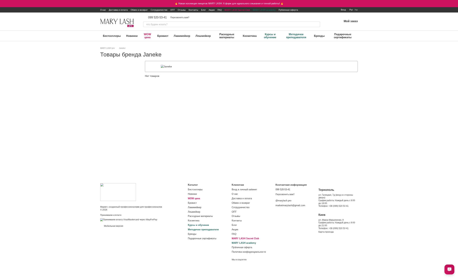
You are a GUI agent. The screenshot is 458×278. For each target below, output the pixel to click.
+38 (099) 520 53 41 (339, 206)
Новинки (132, 35)
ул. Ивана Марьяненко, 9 (331, 220)
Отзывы (182, 10)
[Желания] (330, 21)
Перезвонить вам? (179, 17)
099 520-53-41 (157, 17)
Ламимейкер (182, 35)
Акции (212, 10)
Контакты (193, 10)
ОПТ (172, 10)
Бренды (319, 35)
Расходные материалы (226, 36)
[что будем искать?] (317, 24)
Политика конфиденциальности (249, 251)
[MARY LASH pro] (118, 192)
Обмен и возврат (139, 10)
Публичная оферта (288, 10)
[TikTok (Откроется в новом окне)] (317, 9)
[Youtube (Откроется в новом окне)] (326, 9)
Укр (356, 10)
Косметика (250, 35)
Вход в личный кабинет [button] (244, 189)
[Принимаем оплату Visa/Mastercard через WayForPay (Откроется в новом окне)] (128, 220)
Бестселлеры (112, 35)
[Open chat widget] (449, 269)
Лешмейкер (203, 35)
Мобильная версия (113, 226)
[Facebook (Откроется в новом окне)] (322, 9)
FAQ (220, 10)
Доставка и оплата (118, 10)
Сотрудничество (159, 10)
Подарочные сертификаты (343, 36)
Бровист (162, 35)
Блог (203, 10)
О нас (103, 10)
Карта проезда (326, 232)
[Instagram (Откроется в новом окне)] (313, 9)
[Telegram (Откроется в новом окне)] (330, 9)
